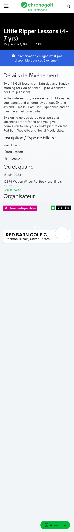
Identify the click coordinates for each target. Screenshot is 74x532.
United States (40, 239)
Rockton (12, 239)
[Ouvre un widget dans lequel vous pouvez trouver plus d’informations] (55, 525)
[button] (10, 216)
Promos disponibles (22, 208)
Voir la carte (12, 190)
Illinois (23, 239)
